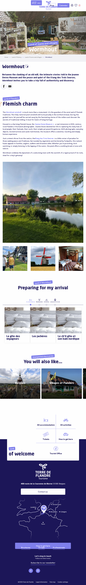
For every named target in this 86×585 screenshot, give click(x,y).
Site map (52, 582)
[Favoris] (76, 5)
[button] (79, 5)
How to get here (43, 546)
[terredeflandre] (48, 5)
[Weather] (72, 6)
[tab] (30, 300)
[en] (79, 5)
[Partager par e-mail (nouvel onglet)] (9, 86)
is (45, 124)
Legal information (41, 582)
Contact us (43, 491)
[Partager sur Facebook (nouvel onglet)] (3, 86)
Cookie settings (63, 582)
